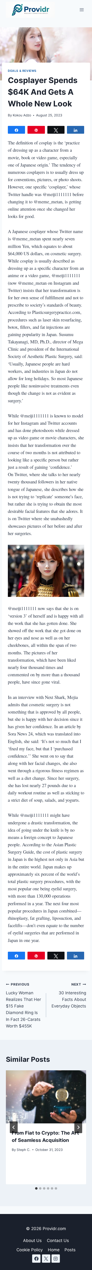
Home (54, 1249)
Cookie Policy (29, 1249)
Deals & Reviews (22, 71)
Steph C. (23, 1150)
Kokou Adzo (22, 115)
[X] (46, 1258)
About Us (32, 1240)
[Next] (78, 1127)
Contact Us (58, 1240)
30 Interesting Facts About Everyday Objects (69, 995)
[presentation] (46, 1096)
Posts (70, 1249)
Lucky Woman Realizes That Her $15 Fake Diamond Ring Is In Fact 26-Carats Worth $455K (23, 1005)
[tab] (36, 1188)
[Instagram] (56, 1258)
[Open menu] (81, 9)
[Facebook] (36, 1258)
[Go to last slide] (14, 1127)
